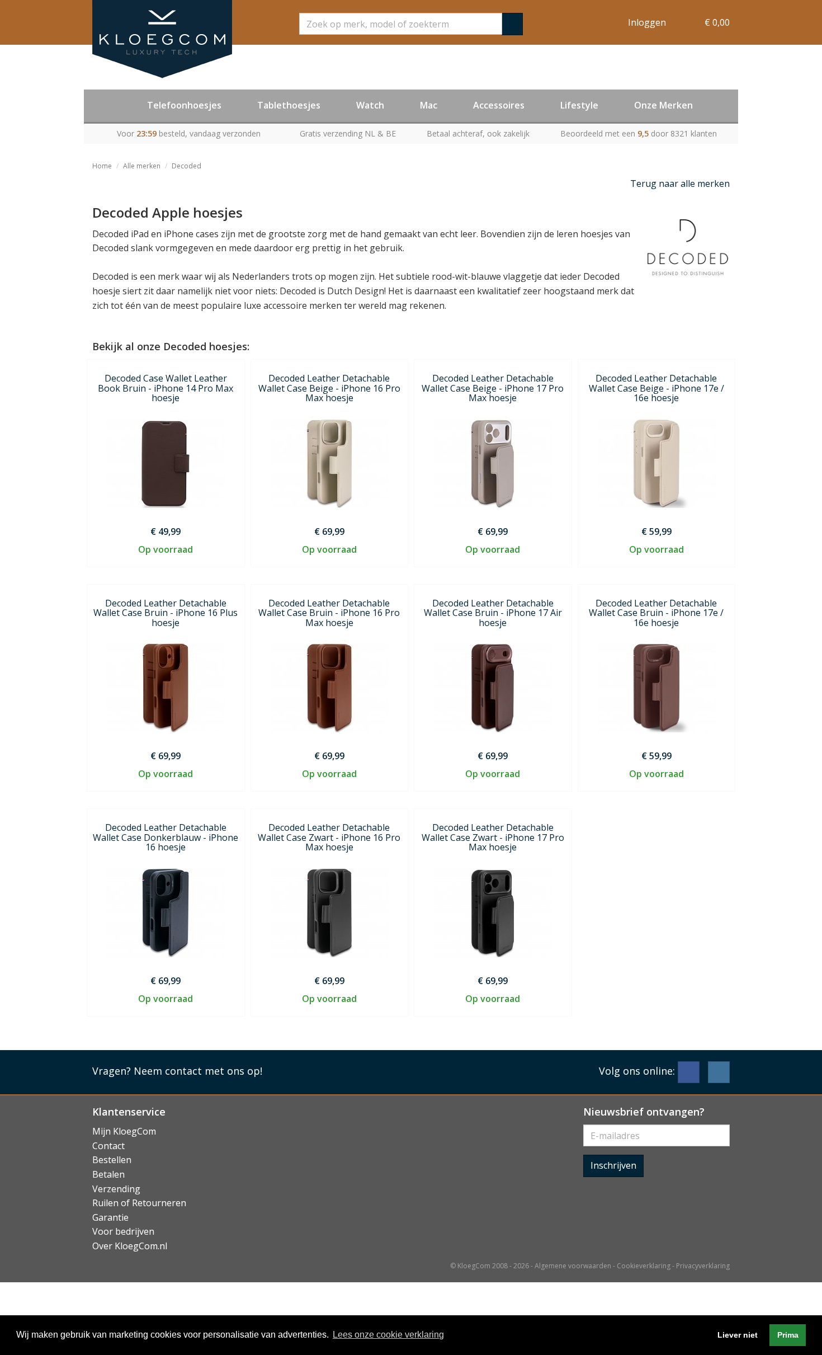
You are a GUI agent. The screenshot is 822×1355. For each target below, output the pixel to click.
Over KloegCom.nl (129, 1246)
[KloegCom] (162, 39)
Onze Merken (663, 105)
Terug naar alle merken (680, 183)
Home (102, 166)
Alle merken (141, 166)
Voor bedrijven (123, 1231)
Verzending (116, 1189)
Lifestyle (579, 105)
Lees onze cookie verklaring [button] (388, 1334)
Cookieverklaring (643, 1266)
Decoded (186, 166)
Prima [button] (788, 1334)
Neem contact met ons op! (198, 1071)
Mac (428, 105)
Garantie (110, 1217)
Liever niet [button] (737, 1334)
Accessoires (499, 105)
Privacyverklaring (703, 1266)
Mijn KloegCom (124, 1131)
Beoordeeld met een (638, 133)
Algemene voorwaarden (573, 1266)
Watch (370, 105)
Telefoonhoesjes (184, 105)
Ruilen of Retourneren (139, 1203)
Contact (108, 1146)
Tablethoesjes (288, 105)
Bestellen (111, 1160)
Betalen (108, 1174)
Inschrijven (613, 1165)
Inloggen (647, 22)
